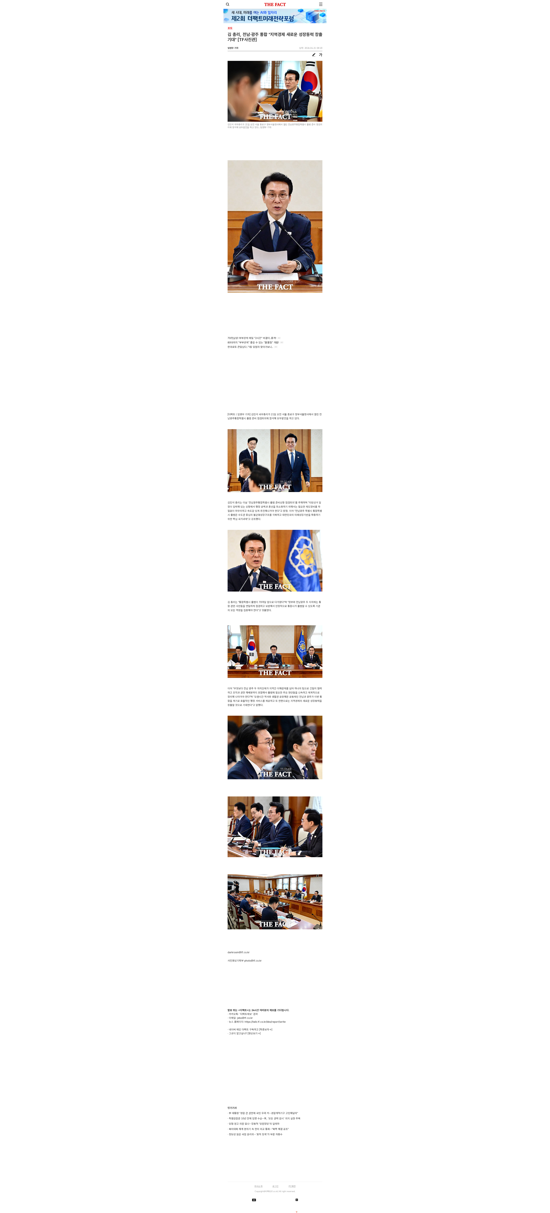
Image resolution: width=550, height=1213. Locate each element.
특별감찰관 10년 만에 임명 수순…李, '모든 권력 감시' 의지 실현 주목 (264, 1118)
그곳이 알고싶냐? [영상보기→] (245, 1033)
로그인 (275, 1186)
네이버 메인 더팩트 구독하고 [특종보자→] (250, 1029)
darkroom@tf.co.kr (239, 952)
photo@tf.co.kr (253, 960)
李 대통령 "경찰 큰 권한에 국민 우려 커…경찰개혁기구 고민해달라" (263, 1113)
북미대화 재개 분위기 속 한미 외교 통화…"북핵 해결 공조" (259, 1129)
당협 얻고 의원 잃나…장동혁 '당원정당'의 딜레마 (254, 1123)
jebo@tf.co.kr (245, 1017)
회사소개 (258, 1186)
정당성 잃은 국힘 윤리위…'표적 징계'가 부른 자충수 (255, 1134)
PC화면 (292, 1186)
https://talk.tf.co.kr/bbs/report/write (265, 1021)
